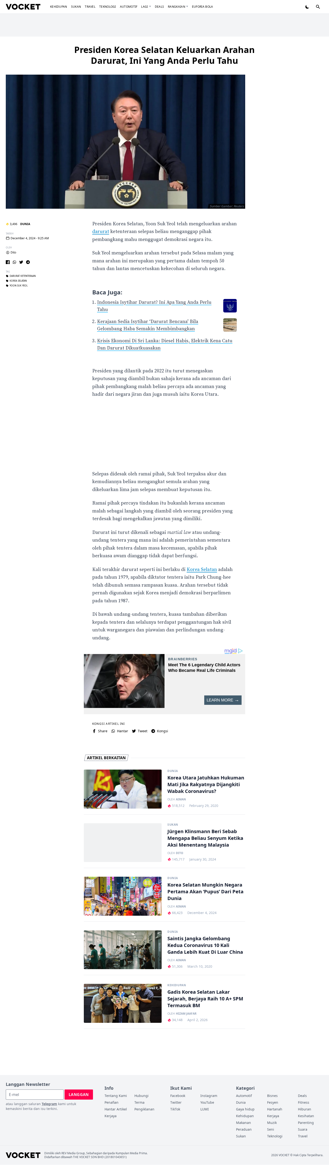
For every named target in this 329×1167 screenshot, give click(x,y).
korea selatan (18, 281)
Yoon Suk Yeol (19, 286)
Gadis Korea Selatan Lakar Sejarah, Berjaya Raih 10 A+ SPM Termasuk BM (205, 999)
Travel (90, 7)
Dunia (25, 224)
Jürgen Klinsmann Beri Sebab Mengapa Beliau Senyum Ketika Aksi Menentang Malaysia (205, 838)
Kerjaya (111, 1116)
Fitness (303, 1102)
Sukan (76, 7)
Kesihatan (306, 1116)
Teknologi (107, 7)
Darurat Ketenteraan (23, 276)
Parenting (306, 1122)
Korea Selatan (202, 570)
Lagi (144, 7)
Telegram (49, 1104)
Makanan (243, 1122)
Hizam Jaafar (186, 1013)
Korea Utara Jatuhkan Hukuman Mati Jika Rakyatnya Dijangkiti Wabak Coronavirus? (205, 784)
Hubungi (141, 1095)
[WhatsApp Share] (14, 262)
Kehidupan (58, 7)
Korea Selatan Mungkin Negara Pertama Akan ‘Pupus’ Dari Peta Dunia (205, 891)
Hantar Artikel (116, 1109)
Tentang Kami (116, 1095)
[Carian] (318, 6)
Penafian (111, 1102)
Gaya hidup (245, 1109)
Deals (159, 7)
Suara (302, 1129)
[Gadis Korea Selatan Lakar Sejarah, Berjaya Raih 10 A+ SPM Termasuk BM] (123, 1003)
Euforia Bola (202, 7)
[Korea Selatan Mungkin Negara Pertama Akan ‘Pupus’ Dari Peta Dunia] (123, 896)
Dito (13, 252)
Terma (139, 1102)
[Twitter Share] (21, 262)
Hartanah (274, 1109)
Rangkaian (176, 7)
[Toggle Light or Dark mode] (307, 6)
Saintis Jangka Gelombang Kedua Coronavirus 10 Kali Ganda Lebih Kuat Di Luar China (205, 945)
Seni (270, 1129)
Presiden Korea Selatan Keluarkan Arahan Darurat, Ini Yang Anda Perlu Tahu (164, 55)
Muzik (272, 1122)
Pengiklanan (144, 1109)
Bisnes (272, 1095)
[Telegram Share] (28, 262)
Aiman (181, 799)
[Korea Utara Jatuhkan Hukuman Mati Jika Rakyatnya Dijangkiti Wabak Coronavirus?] (123, 789)
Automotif (129, 7)
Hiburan (304, 1109)
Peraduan (244, 1129)
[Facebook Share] (8, 262)
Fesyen (272, 1102)
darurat (100, 232)
